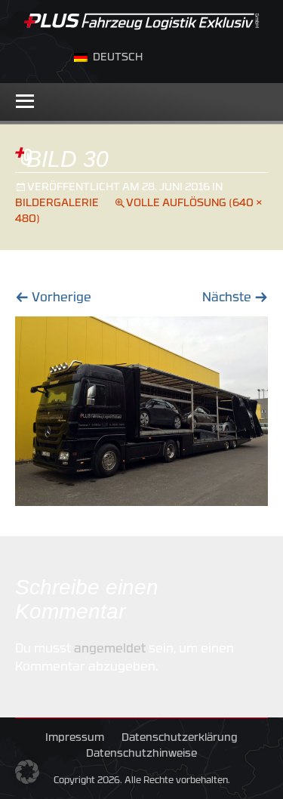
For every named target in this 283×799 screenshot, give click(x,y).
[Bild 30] (141, 412)
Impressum (74, 738)
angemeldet (110, 649)
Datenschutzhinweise (141, 754)
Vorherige (53, 298)
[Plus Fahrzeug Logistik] (141, 19)
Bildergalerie (57, 203)
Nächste (235, 298)
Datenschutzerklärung (180, 738)
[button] (27, 772)
